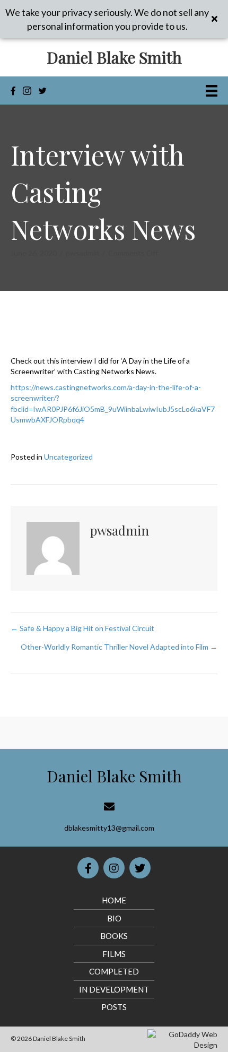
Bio (114, 918)
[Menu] (211, 90)
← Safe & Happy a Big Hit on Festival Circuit (82, 628)
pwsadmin (82, 252)
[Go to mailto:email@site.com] (109, 816)
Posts (114, 1007)
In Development (114, 989)
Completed (114, 971)
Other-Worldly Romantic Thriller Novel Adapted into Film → (119, 646)
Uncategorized (68, 456)
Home (114, 900)
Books (114, 936)
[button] (216, 19)
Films (114, 954)
